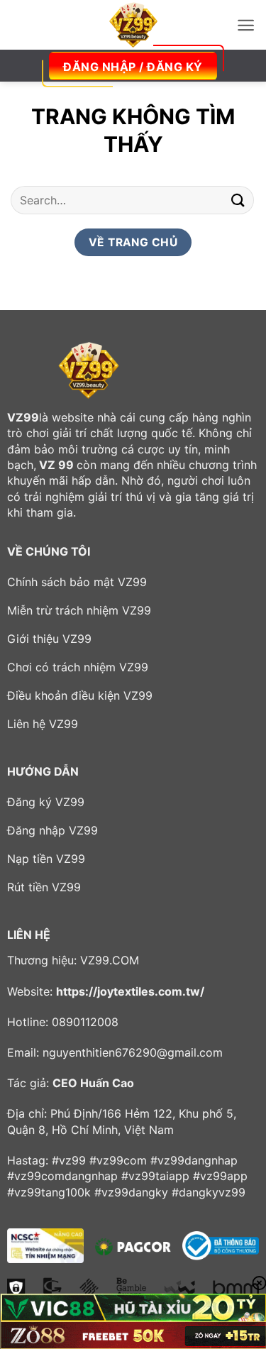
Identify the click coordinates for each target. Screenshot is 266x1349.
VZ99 (23, 417)
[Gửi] (238, 200)
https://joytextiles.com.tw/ (130, 991)
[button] (245, 25)
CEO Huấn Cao (93, 1083)
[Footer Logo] (88, 370)
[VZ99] (133, 25)
